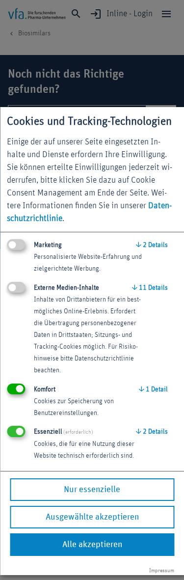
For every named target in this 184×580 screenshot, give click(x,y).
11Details (150, 287)
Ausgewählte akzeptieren (92, 517)
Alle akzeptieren (92, 544)
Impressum (161, 570)
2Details (152, 245)
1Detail (153, 389)
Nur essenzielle (92, 489)
